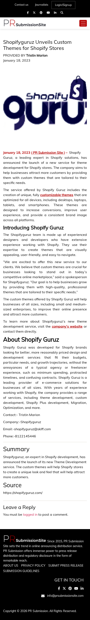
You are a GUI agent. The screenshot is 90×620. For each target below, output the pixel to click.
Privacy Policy (33, 565)
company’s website (67, 326)
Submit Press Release (65, 565)
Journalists (41, 4)
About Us (10, 565)
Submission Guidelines (21, 571)
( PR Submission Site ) (48, 152)
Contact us (21, 4)
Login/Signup (63, 4)
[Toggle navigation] (83, 23)
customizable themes (56, 195)
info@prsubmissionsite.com (65, 596)
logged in (30, 514)
